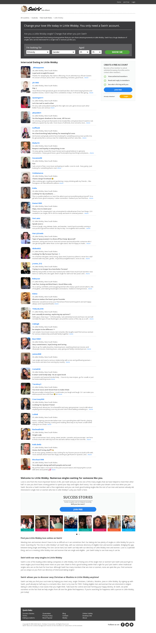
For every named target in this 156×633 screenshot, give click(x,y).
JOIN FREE (78, 509)
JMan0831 (36, 112)
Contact (65, 616)
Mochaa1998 (38, 459)
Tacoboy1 (36, 384)
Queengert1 (37, 97)
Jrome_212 (37, 263)
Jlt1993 (35, 82)
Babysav (36, 278)
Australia (35, 18)
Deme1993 (37, 203)
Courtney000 (38, 399)
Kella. (34, 188)
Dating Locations (29, 618)
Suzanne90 (37, 158)
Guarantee (47, 613)
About (85, 618)
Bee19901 (36, 339)
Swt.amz (36, 218)
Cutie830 (36, 369)
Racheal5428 (38, 429)
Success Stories (28, 613)
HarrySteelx (37, 233)
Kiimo (34, 293)
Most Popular (47, 618)
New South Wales (46, 18)
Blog (64, 613)
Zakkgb (35, 324)
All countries (25, 18)
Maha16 (35, 143)
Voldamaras (37, 173)
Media (65, 618)
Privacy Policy (48, 616)
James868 (36, 354)
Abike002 (36, 248)
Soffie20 (36, 128)
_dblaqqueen (38, 67)
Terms (25, 616)
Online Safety (88, 613)
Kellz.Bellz (36, 444)
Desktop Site (87, 616)
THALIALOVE (38, 309)
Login (126, 96)
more (86, 77)
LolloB (35, 414)
